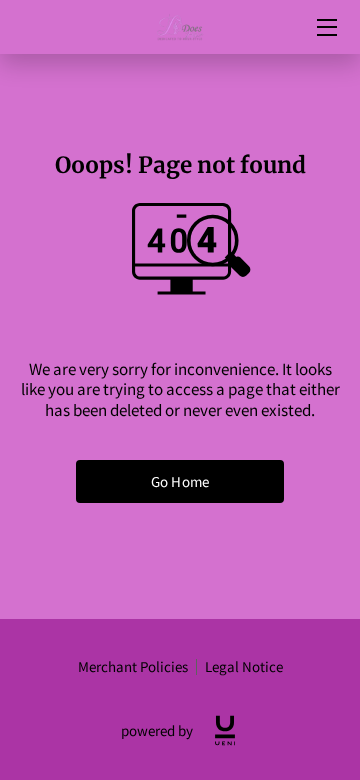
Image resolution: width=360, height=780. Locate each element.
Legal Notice (244, 666)
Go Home (180, 481)
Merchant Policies (133, 666)
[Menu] (325, 27)
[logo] (225, 730)
